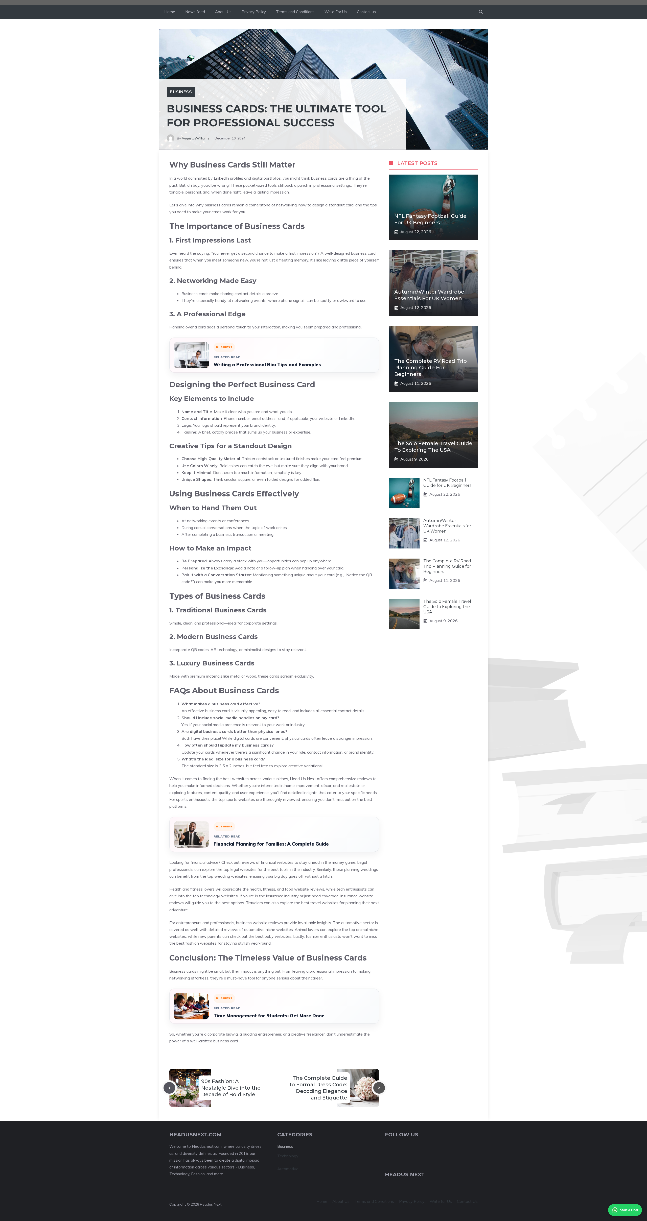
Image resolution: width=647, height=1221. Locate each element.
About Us (223, 11)
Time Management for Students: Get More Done (269, 1016)
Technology (287, 1155)
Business (181, 91)
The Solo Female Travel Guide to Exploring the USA (447, 606)
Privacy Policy (254, 11)
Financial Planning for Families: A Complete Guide (271, 844)
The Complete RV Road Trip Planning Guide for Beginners (430, 367)
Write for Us (441, 1201)
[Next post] (379, 1087)
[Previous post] (169, 1087)
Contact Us (467, 1201)
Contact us (366, 11)
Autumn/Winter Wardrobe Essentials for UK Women (447, 526)
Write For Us (336, 11)
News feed (195, 11)
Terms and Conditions (295, 11)
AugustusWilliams (195, 138)
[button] (481, 12)
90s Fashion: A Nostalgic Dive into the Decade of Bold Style (231, 1087)
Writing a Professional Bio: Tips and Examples (267, 365)
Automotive (287, 1168)
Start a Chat (629, 1210)
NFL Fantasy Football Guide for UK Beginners (447, 483)
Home (169, 11)
